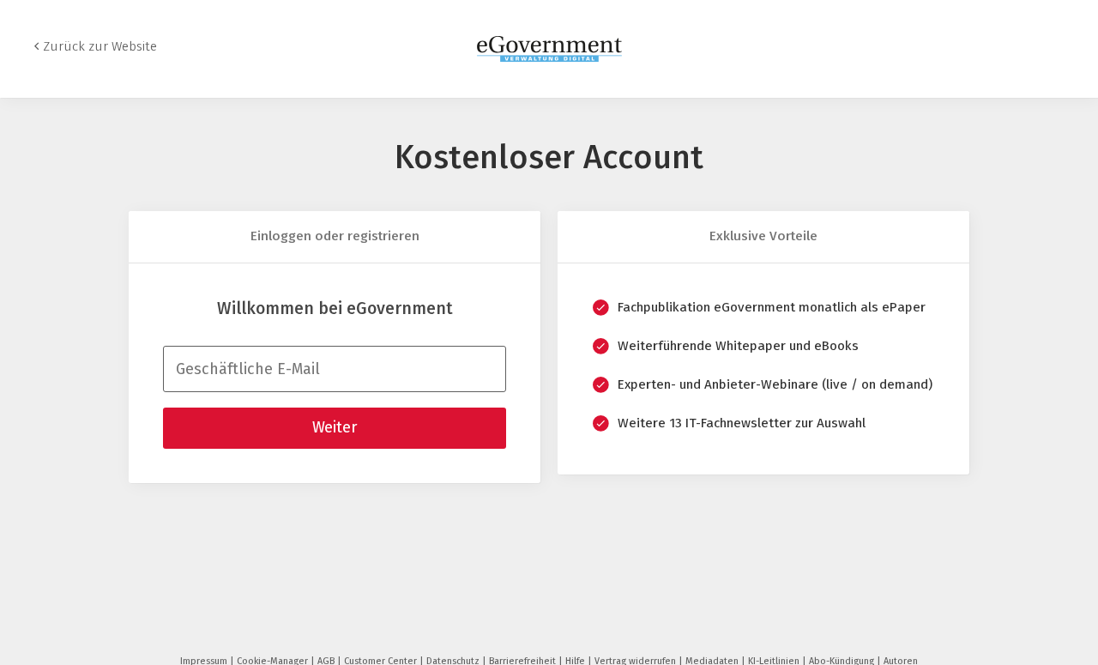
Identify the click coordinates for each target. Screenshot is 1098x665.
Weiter (334, 427)
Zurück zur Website (100, 46)
